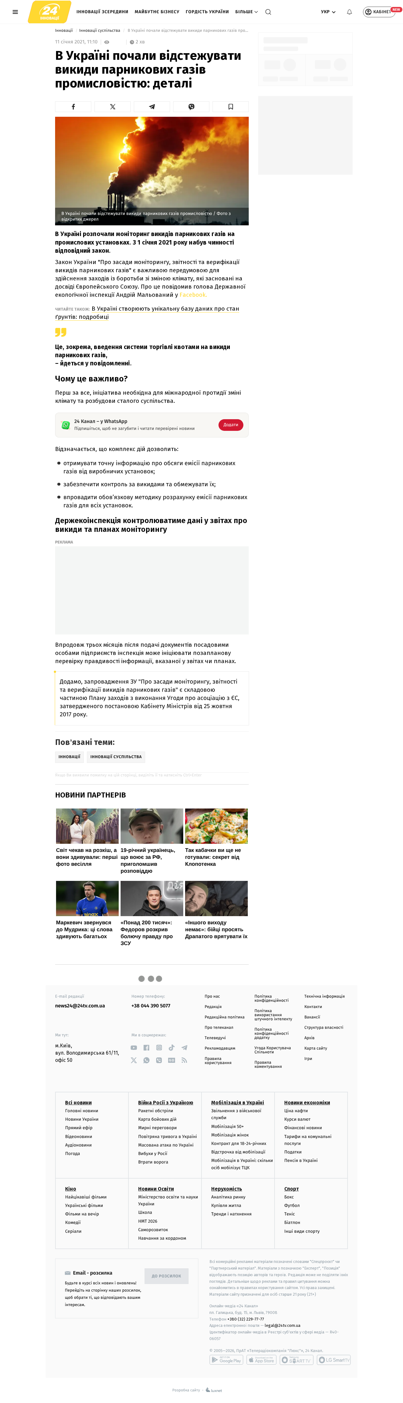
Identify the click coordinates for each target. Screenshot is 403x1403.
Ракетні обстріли (155, 1110)
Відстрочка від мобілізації (238, 1152)
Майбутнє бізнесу (157, 11)
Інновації (64, 31)
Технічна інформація (324, 996)
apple (261, 1360)
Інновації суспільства (100, 31)
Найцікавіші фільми (86, 1197)
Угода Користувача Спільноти (272, 1050)
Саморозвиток (153, 1229)
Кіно (70, 1189)
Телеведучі (215, 1038)
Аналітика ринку (228, 1197)
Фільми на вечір (82, 1214)
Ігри (308, 1059)
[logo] (49, 11)
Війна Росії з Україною (165, 1103)
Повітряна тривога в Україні (167, 1136)
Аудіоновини (78, 1145)
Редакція (213, 1007)
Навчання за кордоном (162, 1238)
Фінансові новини (303, 1127)
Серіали (73, 1231)
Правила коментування (268, 1065)
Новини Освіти (156, 1189)
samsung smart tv (334, 1360)
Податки (293, 1152)
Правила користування (218, 1061)
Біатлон (292, 1222)
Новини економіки (307, 1103)
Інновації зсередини (102, 11)
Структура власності (323, 1028)
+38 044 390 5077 (151, 1006)
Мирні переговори (157, 1127)
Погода (72, 1153)
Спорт (291, 1189)
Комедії (73, 1222)
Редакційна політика (225, 1017)
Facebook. (192, 294)
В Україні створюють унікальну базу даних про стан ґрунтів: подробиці (147, 312)
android (226, 1360)
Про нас (212, 996)
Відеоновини (78, 1136)
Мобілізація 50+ (227, 1126)
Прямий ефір (79, 1127)
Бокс (289, 1197)
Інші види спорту (302, 1231)
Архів (309, 1038)
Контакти (313, 1007)
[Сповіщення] (349, 12)
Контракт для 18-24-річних (238, 1143)
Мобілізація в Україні (237, 1103)
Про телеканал (219, 1028)
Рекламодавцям (220, 1048)
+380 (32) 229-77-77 (245, 1319)
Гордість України (207, 11)
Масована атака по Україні (166, 1145)
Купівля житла (226, 1205)
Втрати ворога (153, 1162)
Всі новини (78, 1103)
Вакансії (312, 1017)
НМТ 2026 (147, 1221)
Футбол (292, 1205)
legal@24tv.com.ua (282, 1325)
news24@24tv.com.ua (80, 1006)
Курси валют (297, 1119)
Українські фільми (84, 1205)
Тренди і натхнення (231, 1214)
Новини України (82, 1119)
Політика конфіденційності (271, 998)
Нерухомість (226, 1189)
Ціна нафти (296, 1110)
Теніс (289, 1214)
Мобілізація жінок (230, 1135)
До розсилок (166, 1276)
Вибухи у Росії (152, 1153)
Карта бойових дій (157, 1119)
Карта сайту (315, 1048)
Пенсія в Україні (301, 1160)
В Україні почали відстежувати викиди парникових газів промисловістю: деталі (188, 31)
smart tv (297, 1360)
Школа (145, 1212)
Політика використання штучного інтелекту (273, 1015)
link (133, 1047)
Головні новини (81, 1110)
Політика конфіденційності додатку (271, 1034)
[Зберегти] (230, 107)
